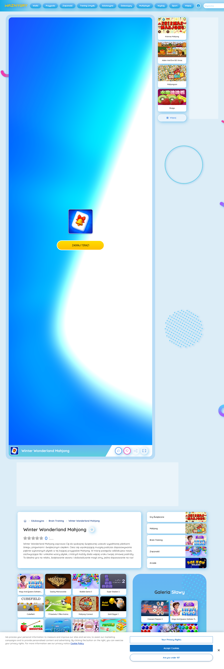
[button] (198, 5)
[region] (112, 650)
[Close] (218, 650)
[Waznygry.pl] (25, 521)
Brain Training (56, 520)
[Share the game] (135, 450)
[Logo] (16, 6)
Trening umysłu (87, 5)
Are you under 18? (171, 657)
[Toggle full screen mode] (144, 450)
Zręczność (67, 5)
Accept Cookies (171, 648)
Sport (174, 5)
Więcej (188, 5)
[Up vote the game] (118, 450)
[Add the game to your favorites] (92, 529)
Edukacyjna (107, 5)
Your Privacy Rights (171, 639)
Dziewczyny (126, 5)
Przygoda (50, 5)
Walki (35, 5)
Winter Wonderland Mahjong (84, 520)
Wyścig (161, 5)
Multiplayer (144, 5)
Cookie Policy (77, 643)
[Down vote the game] (127, 450)
